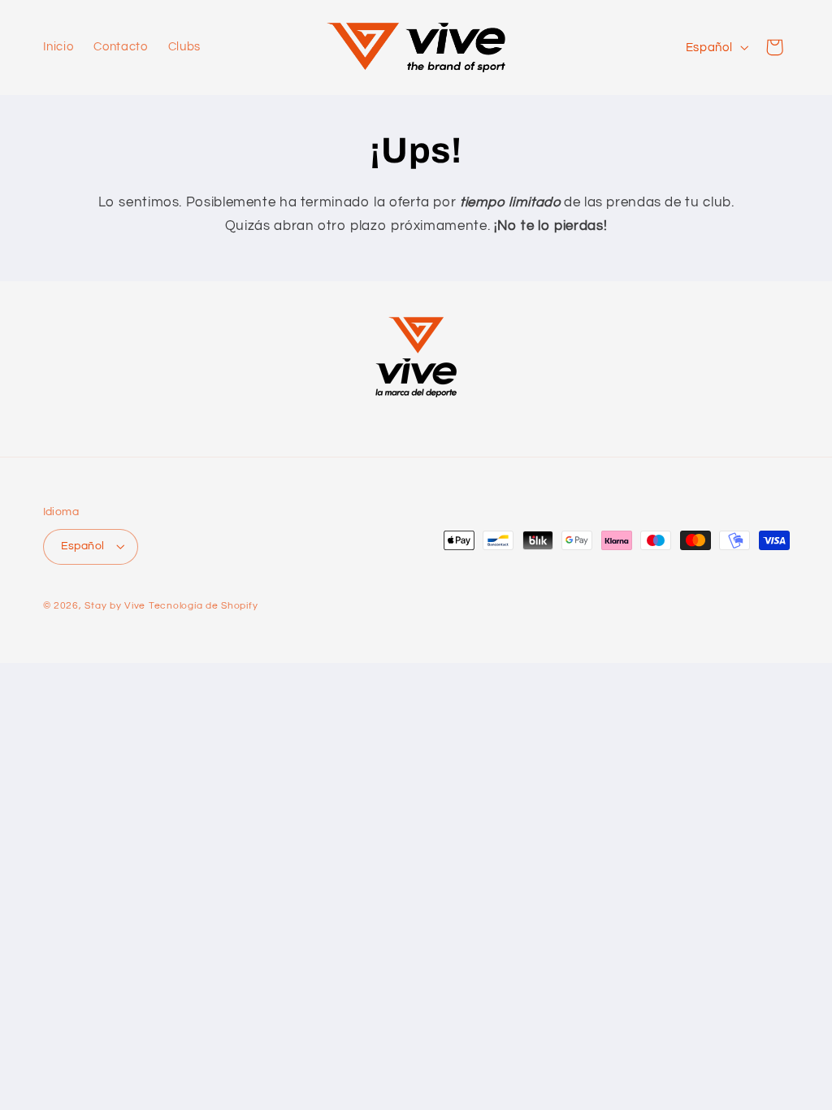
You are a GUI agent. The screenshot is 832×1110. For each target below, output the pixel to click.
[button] (774, 47)
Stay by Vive (114, 605)
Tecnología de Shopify (203, 605)
